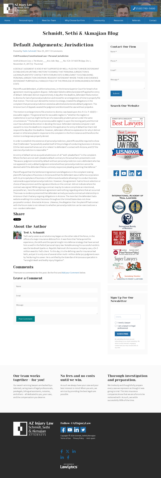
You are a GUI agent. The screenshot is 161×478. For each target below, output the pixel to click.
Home (7, 20)
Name (18, 286)
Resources (118, 20)
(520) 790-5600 (145, 8)
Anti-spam (91, 438)
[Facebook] (68, 457)
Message (19, 305)
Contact (153, 20)
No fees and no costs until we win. (77, 378)
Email (18, 296)
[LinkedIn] (62, 457)
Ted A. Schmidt (29, 51)
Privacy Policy (78, 438)
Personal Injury (26, 20)
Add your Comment (70, 272)
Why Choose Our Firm (75, 20)
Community (99, 20)
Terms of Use (65, 438)
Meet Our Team (49, 20)
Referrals (136, 20)
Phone (114, 61)
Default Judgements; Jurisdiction (53, 45)
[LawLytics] (69, 466)
